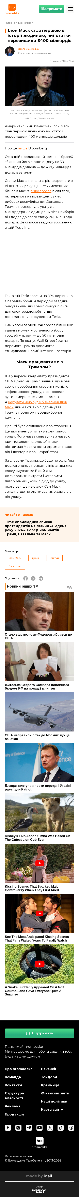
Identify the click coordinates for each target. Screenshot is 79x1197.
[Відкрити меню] (70, 9)
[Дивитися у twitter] (50, 1128)
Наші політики (54, 1101)
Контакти (13, 1085)
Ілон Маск (15, 558)
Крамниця (50, 1085)
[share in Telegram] (41, 578)
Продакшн (14, 1114)
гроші (36, 558)
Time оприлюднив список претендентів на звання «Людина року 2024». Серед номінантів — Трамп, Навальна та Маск (35, 528)
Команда (13, 1077)
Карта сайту (52, 1109)
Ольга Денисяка (28, 49)
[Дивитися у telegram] (29, 1128)
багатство (15, 566)
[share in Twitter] (33, 578)
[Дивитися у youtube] (39, 1128)
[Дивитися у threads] (71, 1128)
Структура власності (14, 1095)
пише (23, 148)
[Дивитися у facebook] (8, 1128)
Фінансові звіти (55, 1093)
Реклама (12, 1106)
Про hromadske (19, 1069)
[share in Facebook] (25, 578)
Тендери (49, 1077)
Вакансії (48, 1069)
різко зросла (40, 191)
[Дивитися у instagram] (18, 1128)
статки (54, 558)
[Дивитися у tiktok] (61, 1128)
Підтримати (51, 9)
